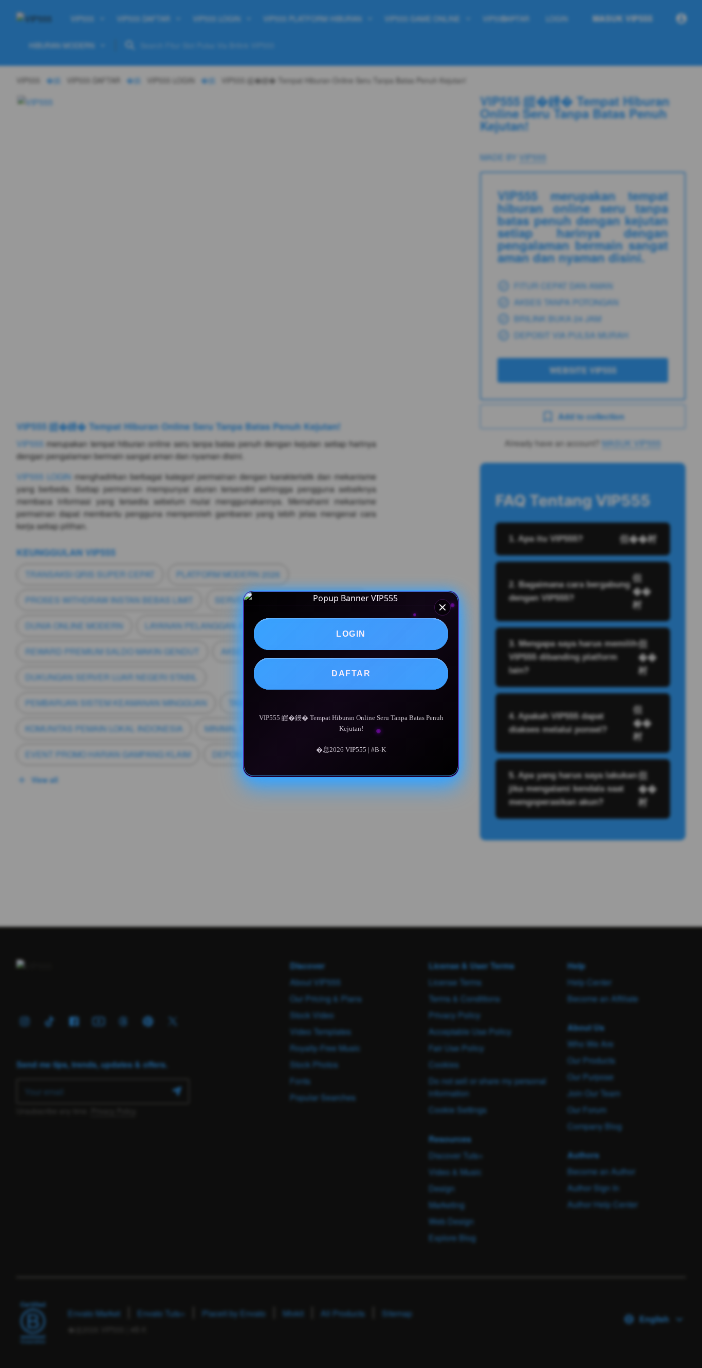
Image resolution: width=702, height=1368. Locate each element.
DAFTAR (351, 673)
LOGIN (351, 633)
